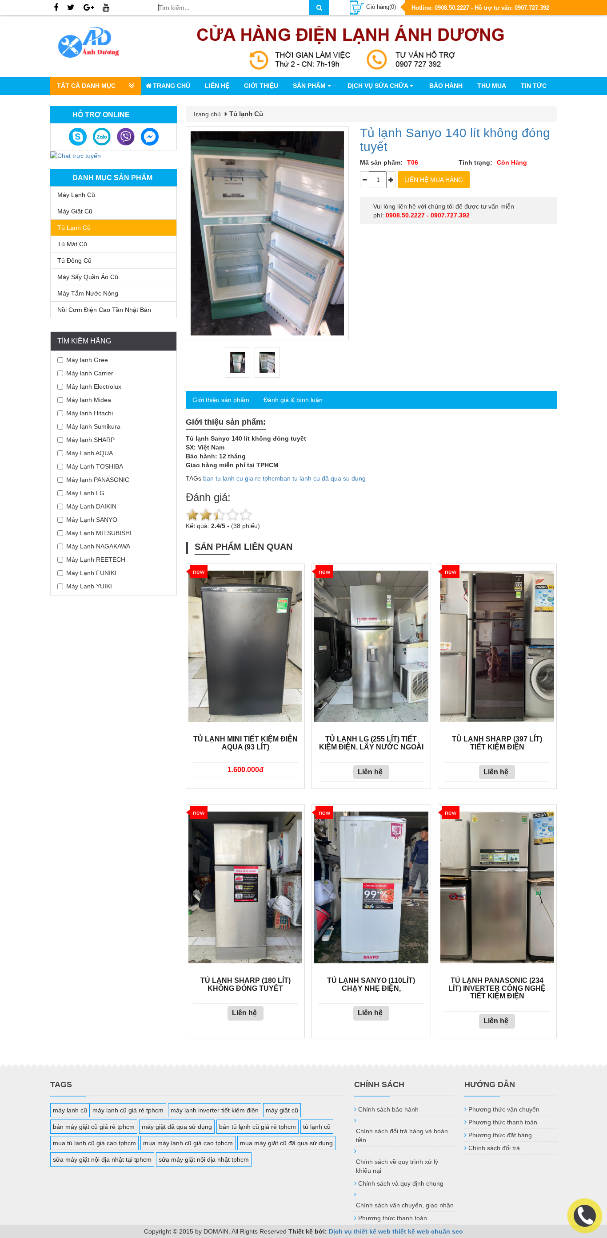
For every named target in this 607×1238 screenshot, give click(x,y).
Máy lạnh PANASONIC (97, 479)
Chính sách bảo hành (388, 1109)
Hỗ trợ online (101, 114)
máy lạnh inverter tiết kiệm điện (215, 1110)
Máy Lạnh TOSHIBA (94, 466)
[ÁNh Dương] (97, 44)
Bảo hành (446, 85)
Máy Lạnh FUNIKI (91, 572)
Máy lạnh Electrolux (93, 386)
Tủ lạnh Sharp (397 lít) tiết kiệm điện (497, 743)
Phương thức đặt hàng (500, 1135)
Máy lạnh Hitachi (89, 413)
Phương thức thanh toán (392, 1218)
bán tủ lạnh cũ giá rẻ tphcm (257, 1126)
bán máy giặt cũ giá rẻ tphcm (94, 1126)
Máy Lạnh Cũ (76, 194)
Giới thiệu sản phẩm (220, 399)
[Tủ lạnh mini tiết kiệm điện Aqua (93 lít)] (245, 646)
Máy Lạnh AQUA (89, 453)
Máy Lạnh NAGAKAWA (98, 546)
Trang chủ (171, 85)
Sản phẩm (310, 85)
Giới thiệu (261, 85)
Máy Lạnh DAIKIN (91, 506)
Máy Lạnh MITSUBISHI (99, 532)
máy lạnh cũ (70, 1110)
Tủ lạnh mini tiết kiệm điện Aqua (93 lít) (245, 743)
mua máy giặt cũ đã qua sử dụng (286, 1143)
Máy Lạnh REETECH (95, 559)
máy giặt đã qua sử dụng (177, 1126)
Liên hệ (217, 85)
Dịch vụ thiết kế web (360, 1231)
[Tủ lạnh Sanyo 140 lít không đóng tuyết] (267, 233)
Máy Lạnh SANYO (91, 519)
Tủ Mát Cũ (72, 244)
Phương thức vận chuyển (503, 1109)
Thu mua (491, 85)
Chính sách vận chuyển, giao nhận (405, 1205)
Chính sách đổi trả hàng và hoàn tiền (402, 1135)
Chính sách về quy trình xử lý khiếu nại (397, 1166)
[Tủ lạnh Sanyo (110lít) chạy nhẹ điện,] (371, 887)
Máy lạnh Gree (87, 359)
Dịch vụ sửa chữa (378, 85)
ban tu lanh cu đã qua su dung (323, 478)
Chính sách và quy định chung (400, 1183)
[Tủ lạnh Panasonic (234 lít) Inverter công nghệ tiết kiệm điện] (497, 887)
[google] (88, 8)
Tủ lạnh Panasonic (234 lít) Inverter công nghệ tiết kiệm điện (497, 988)
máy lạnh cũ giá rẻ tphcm (128, 1110)
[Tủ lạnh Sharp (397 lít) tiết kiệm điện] (497, 646)
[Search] (319, 7)
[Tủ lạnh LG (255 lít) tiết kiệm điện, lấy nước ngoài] (371, 646)
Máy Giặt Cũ (74, 211)
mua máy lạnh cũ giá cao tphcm (188, 1143)
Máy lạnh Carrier (89, 373)
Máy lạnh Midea (88, 399)
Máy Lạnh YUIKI (89, 586)
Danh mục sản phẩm (112, 177)
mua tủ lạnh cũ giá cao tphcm (94, 1143)
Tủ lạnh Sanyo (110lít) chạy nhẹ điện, (371, 984)
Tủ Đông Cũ (74, 260)
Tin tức (534, 85)
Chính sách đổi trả (494, 1147)
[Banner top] (350, 46)
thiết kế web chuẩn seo (427, 1231)
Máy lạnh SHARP (90, 439)
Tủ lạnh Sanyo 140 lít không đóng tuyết (455, 140)
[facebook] (56, 8)
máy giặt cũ (282, 1110)
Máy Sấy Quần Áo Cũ (87, 276)
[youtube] (106, 8)
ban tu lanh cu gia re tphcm (241, 478)
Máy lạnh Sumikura (93, 426)
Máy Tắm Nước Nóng (87, 293)
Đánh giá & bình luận (293, 399)
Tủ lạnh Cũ (74, 227)
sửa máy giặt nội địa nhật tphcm (204, 1159)
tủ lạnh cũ (317, 1126)
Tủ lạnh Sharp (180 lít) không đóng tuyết (245, 984)
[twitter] (71, 8)
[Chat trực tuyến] (75, 154)
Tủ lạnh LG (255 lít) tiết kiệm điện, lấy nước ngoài (371, 743)
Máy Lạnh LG (85, 493)
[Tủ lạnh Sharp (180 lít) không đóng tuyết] (245, 887)
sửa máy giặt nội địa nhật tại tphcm (102, 1159)
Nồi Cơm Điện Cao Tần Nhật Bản (104, 309)
